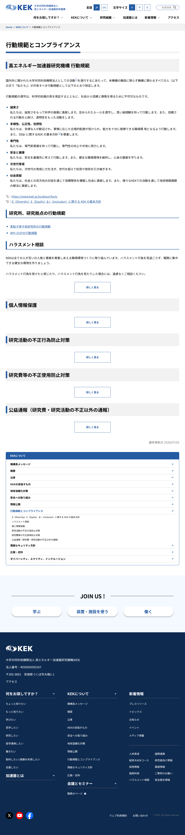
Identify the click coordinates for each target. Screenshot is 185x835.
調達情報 (160, 767)
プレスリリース (138, 703)
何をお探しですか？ (46, 17)
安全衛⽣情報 (162, 780)
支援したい (12, 767)
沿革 (12, 477)
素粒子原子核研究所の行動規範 (30, 226)
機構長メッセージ (20, 464)
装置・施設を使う (92, 611)
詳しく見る (92, 287)
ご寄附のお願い (164, 773)
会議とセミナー (80, 783)
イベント (134, 727)
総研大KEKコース (139, 760)
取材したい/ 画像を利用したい (23, 759)
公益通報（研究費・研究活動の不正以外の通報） (35, 539)
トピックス (135, 711)
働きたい (11, 751)
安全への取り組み (20, 497)
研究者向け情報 (164, 760)
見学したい (12, 727)
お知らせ (134, 719)
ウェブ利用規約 (118, 815)
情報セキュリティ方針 (22, 545)
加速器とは (130, 17)
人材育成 (134, 754)
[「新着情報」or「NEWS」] (174, 7)
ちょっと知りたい (16, 703)
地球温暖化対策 (19, 491)
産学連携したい (14, 743)
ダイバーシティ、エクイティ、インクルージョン (38, 559)
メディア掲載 (136, 735)
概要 (12, 471)
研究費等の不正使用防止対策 (26, 535)
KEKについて (79, 17)
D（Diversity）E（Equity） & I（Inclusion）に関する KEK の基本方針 (46, 516)
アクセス (173, 17)
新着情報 (150, 17)
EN (104, 7)
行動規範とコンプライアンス (26, 511)
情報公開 (15, 504)
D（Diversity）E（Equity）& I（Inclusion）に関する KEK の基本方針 (56, 201)
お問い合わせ (140, 815)
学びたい (11, 719)
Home (9, 27)
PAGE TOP (176, 632)
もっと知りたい (14, 711)
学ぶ (37, 611)
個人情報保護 (18, 526)
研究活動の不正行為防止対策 (26, 530)
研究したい (12, 735)
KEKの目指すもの (20, 484)
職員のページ (75, 793)
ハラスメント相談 (20, 521)
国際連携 (160, 754)
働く (148, 611)
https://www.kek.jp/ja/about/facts (34, 196)
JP (96, 7)
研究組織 (105, 17)
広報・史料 (16, 552)
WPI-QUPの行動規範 (23, 233)
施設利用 (134, 773)
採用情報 (134, 767)
